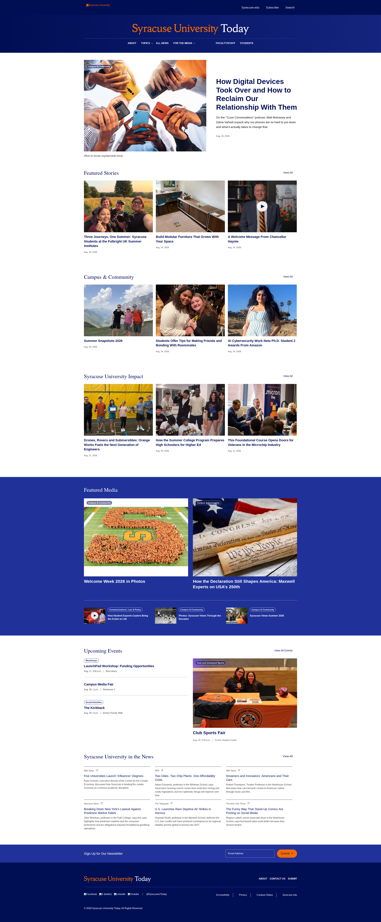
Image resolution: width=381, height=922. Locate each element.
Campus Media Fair (99, 684)
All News (162, 43)
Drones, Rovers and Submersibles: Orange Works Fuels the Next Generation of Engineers (117, 444)
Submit (285, 853)
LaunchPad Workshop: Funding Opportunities (119, 666)
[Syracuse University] (105, 7)
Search (290, 7)
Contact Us (277, 878)
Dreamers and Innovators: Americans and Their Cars (257, 777)
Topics (145, 43)
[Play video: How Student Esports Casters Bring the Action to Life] (94, 616)
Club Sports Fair (209, 732)
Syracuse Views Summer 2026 (267, 615)
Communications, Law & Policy (125, 609)
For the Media (182, 43)
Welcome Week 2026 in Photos (114, 581)
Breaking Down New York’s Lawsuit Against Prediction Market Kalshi (112, 811)
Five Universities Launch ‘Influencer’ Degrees (113, 776)
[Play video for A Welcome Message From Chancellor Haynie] (262, 206)
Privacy (243, 895)
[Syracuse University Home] (190, 28)
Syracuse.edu (250, 7)
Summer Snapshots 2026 (103, 341)
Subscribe (272, 7)
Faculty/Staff (225, 43)
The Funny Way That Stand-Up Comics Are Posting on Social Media (254, 811)
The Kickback (94, 708)
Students (246, 43)
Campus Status (265, 895)
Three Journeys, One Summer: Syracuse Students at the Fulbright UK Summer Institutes (115, 241)
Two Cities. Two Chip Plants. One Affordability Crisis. (185, 777)
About (132, 43)
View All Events (283, 650)
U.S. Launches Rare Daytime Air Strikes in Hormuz (183, 811)
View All (288, 172)
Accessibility (222, 895)
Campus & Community (99, 66)
